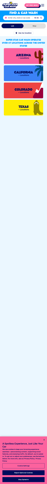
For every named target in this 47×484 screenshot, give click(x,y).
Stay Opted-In (23, 480)
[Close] (44, 439)
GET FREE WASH (32, 5)
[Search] (41, 18)
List (12, 26)
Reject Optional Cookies (23, 473)
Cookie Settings (23, 466)
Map (34, 26)
